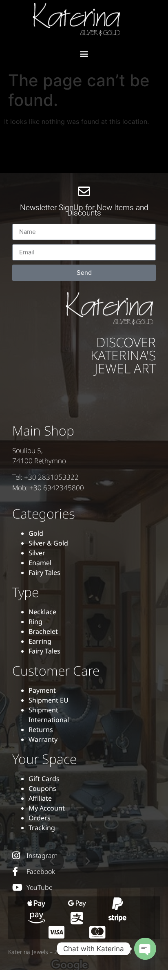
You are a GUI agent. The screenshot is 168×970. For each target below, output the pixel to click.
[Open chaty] (145, 949)
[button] (84, 53)
